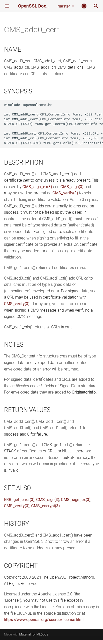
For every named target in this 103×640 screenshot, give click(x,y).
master (64, 6)
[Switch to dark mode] (84, 6)
